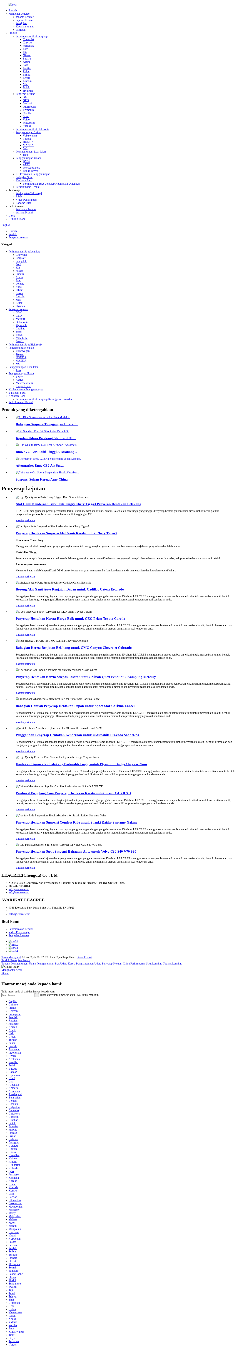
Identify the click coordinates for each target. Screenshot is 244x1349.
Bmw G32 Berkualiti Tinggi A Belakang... (46, 452)
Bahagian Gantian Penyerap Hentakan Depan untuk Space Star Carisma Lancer (75, 706)
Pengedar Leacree (19, 935)
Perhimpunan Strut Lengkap (32, 36)
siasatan (20, 520)
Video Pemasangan (26, 199)
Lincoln (27, 80)
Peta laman (24, 960)
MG (25, 148)
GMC (26, 97)
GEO (26, 100)
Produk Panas (9, 960)
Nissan (27, 55)
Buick (26, 87)
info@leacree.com (19, 889)
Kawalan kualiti (25, 26)
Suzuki (27, 125)
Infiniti (26, 74)
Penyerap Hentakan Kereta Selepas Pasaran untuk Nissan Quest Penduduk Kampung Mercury (86, 677)
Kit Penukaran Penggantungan (33, 174)
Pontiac (27, 68)
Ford (25, 48)
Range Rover (30, 170)
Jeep (25, 154)
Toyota (27, 138)
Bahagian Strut (24, 177)
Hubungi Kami (17, 218)
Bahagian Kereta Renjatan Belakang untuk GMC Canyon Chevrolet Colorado (74, 647)
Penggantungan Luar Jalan (31, 151)
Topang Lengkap (172, 963)
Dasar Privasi (84, 957)
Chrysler (28, 42)
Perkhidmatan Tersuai (28, 186)
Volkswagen (30, 135)
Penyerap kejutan (25, 93)
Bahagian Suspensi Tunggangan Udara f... (47, 424)
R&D (19, 196)
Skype (5, 973)
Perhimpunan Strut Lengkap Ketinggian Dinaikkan (51, 183)
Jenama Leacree (25, 16)
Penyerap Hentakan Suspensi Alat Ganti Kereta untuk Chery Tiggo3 (66, 533)
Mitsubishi (29, 122)
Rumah (13, 10)
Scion (26, 116)
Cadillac (27, 113)
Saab (25, 64)
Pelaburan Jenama (26, 209)
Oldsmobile (29, 106)
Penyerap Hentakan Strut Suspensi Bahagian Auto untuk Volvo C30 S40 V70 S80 (76, 851)
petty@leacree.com (19, 913)
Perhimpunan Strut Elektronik (32, 129)
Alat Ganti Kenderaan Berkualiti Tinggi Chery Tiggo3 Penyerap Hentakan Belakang (78, 504)
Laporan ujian (23, 202)
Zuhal (26, 71)
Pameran (21, 29)
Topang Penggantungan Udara (18, 963)
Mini (25, 84)
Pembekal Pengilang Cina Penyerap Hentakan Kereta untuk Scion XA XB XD (73, 793)
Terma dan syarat (11, 957)
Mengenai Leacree (19, 13)
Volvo (26, 119)
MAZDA (28, 145)
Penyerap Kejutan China (116, 963)
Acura (26, 61)
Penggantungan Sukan (28, 132)
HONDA (28, 141)
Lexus (26, 77)
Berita (12, 215)
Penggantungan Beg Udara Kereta (56, 963)
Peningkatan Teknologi (29, 193)
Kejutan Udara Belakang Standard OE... (46, 438)
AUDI (26, 164)
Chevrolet (28, 39)
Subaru (27, 58)
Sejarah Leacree (25, 20)
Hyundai (28, 90)
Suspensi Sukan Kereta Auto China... (43, 479)
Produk (13, 32)
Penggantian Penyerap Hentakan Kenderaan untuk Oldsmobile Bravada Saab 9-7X (78, 735)
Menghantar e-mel (11, 969)
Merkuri (27, 103)
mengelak (28, 45)
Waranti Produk (24, 212)
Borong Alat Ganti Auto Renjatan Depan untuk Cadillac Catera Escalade (70, 589)
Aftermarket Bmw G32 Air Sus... (40, 465)
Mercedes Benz (31, 167)
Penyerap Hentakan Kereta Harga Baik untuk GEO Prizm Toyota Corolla (70, 618)
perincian (29, 520)
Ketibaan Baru (24, 180)
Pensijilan (21, 23)
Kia (25, 52)
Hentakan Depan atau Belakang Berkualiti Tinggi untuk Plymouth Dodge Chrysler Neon (81, 764)
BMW (26, 161)
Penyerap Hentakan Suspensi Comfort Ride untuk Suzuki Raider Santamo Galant (76, 822)
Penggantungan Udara (28, 157)
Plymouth (28, 109)
